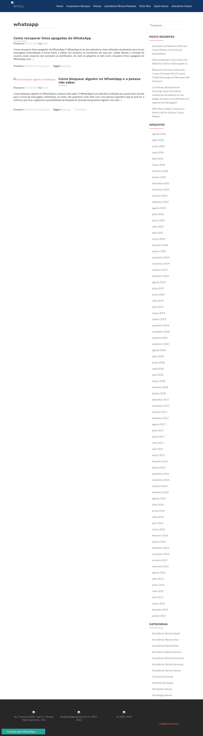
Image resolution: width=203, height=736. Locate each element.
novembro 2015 (161, 553)
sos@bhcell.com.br (169, 723)
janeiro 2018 (159, 393)
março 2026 (158, 164)
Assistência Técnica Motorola (168, 657)
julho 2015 (158, 578)
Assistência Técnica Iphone (166, 651)
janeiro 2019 (159, 319)
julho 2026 (158, 139)
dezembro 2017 (160, 399)
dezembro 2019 (160, 257)
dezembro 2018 (160, 325)
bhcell (45, 43)
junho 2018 (158, 362)
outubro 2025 (159, 195)
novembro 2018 (161, 331)
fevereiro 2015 (160, 609)
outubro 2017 (159, 411)
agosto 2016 (159, 498)
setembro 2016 (160, 492)
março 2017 (158, 455)
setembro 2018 (160, 343)
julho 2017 (158, 430)
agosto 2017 (159, 424)
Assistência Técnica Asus (165, 639)
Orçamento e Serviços (78, 5)
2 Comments (80, 109)
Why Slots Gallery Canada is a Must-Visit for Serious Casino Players (168, 112)
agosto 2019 (159, 282)
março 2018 (158, 380)
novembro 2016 (161, 479)
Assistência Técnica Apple (37, 65)
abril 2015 (157, 597)
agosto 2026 (159, 133)
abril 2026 (157, 158)
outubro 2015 (159, 560)
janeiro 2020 (159, 251)
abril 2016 (157, 523)
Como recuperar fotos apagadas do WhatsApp (52, 38)
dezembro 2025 (160, 183)
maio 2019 (158, 300)
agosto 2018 (159, 350)
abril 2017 (157, 448)
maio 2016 (158, 516)
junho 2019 (158, 294)
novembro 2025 (161, 189)
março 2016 (158, 529)
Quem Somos (161, 5)
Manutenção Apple (162, 682)
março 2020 (158, 238)
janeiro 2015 (159, 615)
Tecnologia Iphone (162, 695)
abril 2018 (157, 374)
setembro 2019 (160, 275)
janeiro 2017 (159, 467)
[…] (32, 58)
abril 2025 (157, 232)
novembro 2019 (161, 263)
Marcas (97, 5)
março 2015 (158, 603)
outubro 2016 (159, 485)
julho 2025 (158, 214)
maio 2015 (158, 590)
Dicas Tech (145, 5)
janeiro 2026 (159, 177)
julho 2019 (158, 288)
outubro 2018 (159, 337)
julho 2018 (158, 356)
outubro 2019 (159, 269)
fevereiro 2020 (160, 244)
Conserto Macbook (162, 676)
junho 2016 (158, 510)
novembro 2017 (161, 405)
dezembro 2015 (160, 547)
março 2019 (158, 312)
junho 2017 (158, 436)
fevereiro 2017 (160, 461)
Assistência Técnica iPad (165, 645)
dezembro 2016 (160, 473)
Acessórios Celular (182, 5)
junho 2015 (158, 584)
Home (59, 5)
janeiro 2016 (159, 541)
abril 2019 (157, 306)
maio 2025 (158, 226)
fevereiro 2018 (160, 387)
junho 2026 (158, 146)
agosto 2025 (159, 207)
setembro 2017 (160, 417)
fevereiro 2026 (160, 170)
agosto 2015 (159, 572)
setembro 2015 (160, 566)
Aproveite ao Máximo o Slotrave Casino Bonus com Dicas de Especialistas (169, 49)
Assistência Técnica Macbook (120, 5)
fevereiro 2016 (160, 535)
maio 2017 (158, 442)
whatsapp (66, 65)
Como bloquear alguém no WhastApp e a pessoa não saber (99, 80)
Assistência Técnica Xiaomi (166, 670)
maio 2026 (158, 152)
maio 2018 (158, 368)
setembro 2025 (160, 201)
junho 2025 (158, 220)
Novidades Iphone (162, 688)
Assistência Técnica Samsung (167, 664)
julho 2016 (158, 504)
